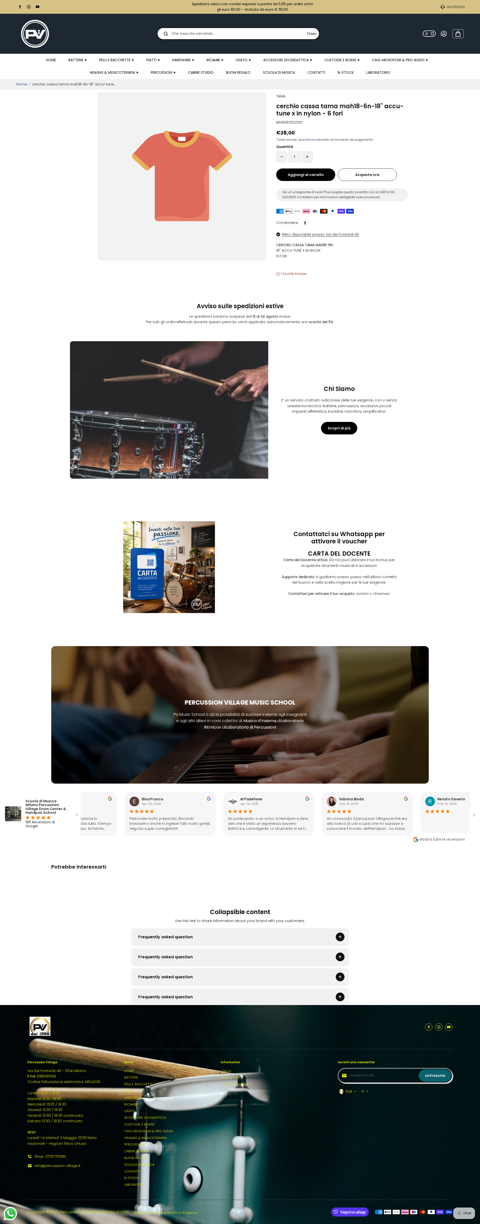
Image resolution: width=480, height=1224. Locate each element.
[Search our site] (165, 34)
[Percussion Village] (35, 34)
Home (21, 84)
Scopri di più (339, 428)
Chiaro (311, 33)
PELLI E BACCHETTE (138, 1084)
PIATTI (128, 1091)
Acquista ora (367, 174)
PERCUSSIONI (134, 1144)
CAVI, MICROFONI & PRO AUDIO (148, 1131)
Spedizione (306, 139)
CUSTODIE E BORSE (139, 1124)
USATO (129, 1111)
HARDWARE (133, 1097)
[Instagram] (28, 6)
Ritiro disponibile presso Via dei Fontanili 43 (320, 234)
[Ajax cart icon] (458, 33)
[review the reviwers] (175, 799)
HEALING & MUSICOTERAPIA (145, 1138)
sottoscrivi (435, 1075)
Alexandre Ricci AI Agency (177, 1212)
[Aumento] (307, 156)
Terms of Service (234, 1084)
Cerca (226, 1071)
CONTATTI (132, 1171)
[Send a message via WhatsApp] (10, 1214)
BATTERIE (131, 1077)
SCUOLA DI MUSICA (139, 1164)
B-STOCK (131, 1178)
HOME (129, 1071)
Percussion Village (76, 1212)
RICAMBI (130, 1104)
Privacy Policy (231, 1077)
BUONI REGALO (136, 1158)
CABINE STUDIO (136, 1151)
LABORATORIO (135, 1184)
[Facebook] (20, 6)
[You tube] (37, 6)
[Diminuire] (281, 156)
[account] (443, 33)
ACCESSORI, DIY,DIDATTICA (145, 1117)
